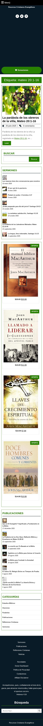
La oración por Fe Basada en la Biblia (21, 546)
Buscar (9, 153)
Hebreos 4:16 (22, 694)
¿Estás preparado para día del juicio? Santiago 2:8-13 (21, 206)
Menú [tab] (7, 2)
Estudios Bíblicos (8, 603)
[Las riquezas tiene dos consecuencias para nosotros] (4, 177)
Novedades (21, 662)
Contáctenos (21, 674)
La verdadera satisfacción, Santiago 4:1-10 (23, 213)
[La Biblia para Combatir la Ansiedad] (4, 561)
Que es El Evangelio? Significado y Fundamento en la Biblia (20, 525)
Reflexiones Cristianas (10, 622)
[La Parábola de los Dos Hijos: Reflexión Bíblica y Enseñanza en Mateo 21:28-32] (4, 534)
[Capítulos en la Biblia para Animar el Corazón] (4, 554)
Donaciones (23, 70)
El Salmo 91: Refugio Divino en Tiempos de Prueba (20, 571)
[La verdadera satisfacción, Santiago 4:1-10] (4, 214)
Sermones (9, 170)
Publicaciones (12, 513)
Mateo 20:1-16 (20, 138)
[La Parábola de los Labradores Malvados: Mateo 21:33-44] (4, 221)
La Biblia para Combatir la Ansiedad (21, 560)
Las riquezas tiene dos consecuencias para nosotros (21, 181)
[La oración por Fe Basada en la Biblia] (4, 547)
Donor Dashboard (21, 666)
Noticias (21, 654)
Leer (8, 143)
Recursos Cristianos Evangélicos (21, 7)
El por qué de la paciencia (17, 188)
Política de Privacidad (21, 670)
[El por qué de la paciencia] (4, 189)
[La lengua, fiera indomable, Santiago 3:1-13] (4, 234)
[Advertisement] (21, 43)
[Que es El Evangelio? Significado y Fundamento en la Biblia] (4, 520)
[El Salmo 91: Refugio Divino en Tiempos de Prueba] (4, 568)
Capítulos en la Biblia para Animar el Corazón (24, 553)
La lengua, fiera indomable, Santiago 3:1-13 (23, 233)
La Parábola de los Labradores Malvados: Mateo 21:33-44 (19, 226)
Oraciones (6, 608)
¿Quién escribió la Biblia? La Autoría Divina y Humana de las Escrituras (18, 584)
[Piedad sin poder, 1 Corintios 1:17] (4, 196)
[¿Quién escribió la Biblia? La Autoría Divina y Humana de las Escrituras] (4, 579)
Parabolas (6, 613)
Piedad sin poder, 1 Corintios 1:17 (20, 195)
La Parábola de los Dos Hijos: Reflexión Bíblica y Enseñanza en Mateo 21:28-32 (19, 538)
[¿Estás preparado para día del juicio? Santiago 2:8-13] (4, 203)
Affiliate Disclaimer (21, 678)
